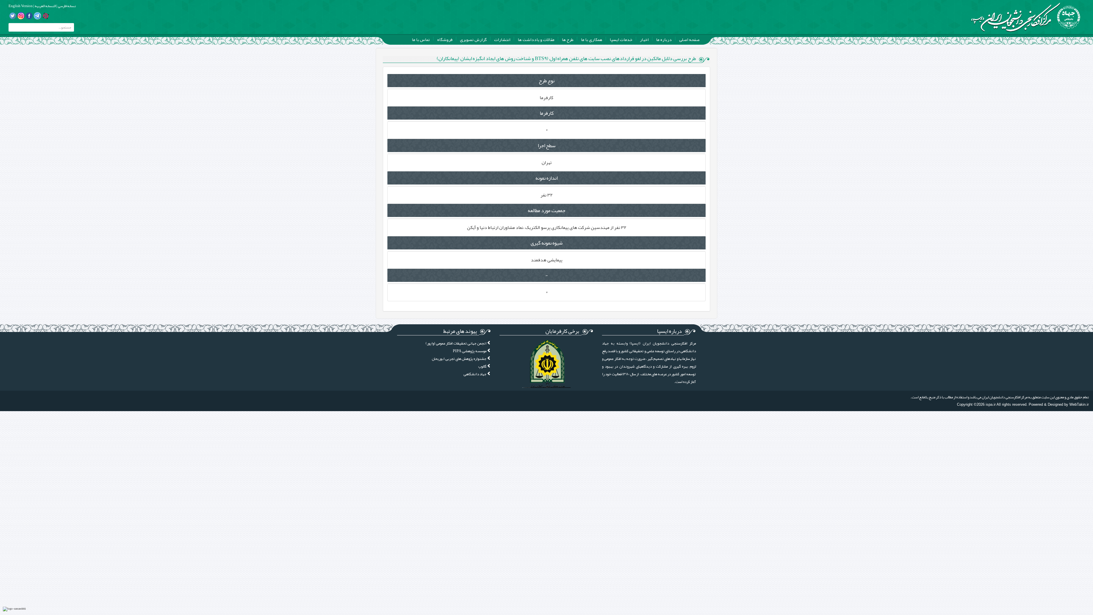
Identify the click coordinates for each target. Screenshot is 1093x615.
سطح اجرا (547, 145)
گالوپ (482, 366)
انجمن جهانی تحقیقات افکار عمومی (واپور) (456, 343)
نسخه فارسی (66, 6)
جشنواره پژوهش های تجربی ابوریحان (459, 358)
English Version (21, 6)
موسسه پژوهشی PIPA (470, 351)
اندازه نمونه (546, 178)
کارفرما (547, 113)
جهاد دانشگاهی (475, 374)
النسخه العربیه (45, 6)
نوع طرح (546, 80)
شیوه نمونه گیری (547, 243)
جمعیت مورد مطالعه (546, 210)
